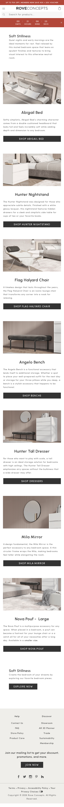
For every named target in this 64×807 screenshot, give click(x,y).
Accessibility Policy (38, 788)
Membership (47, 743)
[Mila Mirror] (32, 512)
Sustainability (46, 738)
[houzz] (42, 776)
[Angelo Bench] (32, 337)
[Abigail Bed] (32, 87)
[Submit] (3, 14)
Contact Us (17, 723)
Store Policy (17, 733)
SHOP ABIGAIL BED (32, 138)
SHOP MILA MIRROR (32, 563)
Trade (47, 733)
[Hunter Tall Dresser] (32, 426)
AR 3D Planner (47, 728)
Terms (11, 788)
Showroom (47, 723)
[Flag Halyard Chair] (32, 255)
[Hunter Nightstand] (32, 170)
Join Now (32, 764)
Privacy (22, 788)
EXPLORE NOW (23, 686)
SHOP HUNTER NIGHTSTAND (32, 224)
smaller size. (31, 640)
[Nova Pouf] (32, 594)
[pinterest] (36, 776)
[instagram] (30, 776)
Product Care (17, 738)
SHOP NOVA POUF (32, 648)
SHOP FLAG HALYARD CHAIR (32, 306)
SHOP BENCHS (32, 395)
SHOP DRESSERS (32, 481)
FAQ (17, 728)
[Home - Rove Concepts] (32, 9)
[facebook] (18, 776)
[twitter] (24, 776)
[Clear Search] (60, 14)
